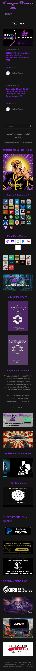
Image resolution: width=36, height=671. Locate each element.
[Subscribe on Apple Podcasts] (7, 241)
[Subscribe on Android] (18, 241)
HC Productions (28, 666)
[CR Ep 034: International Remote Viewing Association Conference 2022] (18, 37)
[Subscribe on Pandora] (23, 241)
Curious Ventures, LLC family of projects (18, 664)
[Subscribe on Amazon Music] (12, 241)
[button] (5, 467)
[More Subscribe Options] (18, 247)
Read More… (11, 67)
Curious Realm (17, 73)
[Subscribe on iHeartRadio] (28, 241)
